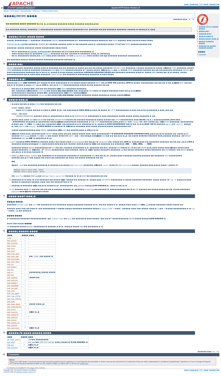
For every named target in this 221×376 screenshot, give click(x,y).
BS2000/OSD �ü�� (16, 44)
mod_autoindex (13, 259)
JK (8, 340)
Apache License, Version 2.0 (26, 372)
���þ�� (194, 4)
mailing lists (84, 363)
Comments (202, 54)
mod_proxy (11, 309)
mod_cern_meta (13, 262)
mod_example (12, 278)
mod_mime (11, 301)
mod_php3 (11, 342)
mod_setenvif (12, 315)
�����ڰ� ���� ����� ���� (207, 47)
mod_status (12, 320)
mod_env (10, 275)
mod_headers (12, 283)
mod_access (12, 241)
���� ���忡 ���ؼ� (209, 39)
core (9, 238)
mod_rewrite (12, 312)
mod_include (12, 288)
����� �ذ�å (205, 34)
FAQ (200, 4)
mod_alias (11, 246)
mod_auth (11, 251)
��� (186, 4)
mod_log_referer (14, 299)
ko (193, 19)
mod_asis (11, 248)
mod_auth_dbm (12, 256)
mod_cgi (10, 264)
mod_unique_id (13, 323)
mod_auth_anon (13, 254)
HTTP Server (14, 11)
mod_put (10, 345)
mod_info (11, 291)
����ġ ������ (39, 52)
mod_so (10, 272)
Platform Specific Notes (50, 11)
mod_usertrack (13, 328)
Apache (6, 11)
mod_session (12, 348)
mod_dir (10, 270)
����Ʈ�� (214, 4)
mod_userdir (12, 325)
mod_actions (12, 243)
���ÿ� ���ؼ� (206, 36)
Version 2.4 (36, 11)
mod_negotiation (14, 307)
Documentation (26, 11)
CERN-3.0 (46, 54)
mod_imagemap (12, 286)
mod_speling (12, 317)
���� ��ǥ (204, 31)
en (189, 19)
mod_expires (12, 280)
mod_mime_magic (13, 304)
